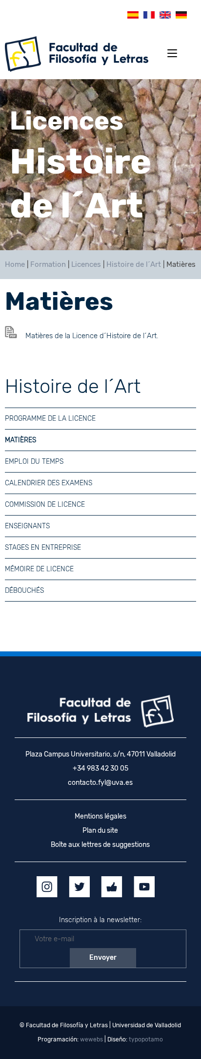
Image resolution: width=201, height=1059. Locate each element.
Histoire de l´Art (133, 264)
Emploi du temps (34, 461)
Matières (20, 440)
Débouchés (24, 590)
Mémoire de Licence (39, 569)
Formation (48, 264)
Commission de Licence (45, 504)
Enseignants (27, 526)
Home (15, 264)
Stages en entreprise (43, 547)
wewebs (91, 1039)
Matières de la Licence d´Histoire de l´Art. (92, 335)
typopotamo (146, 1039)
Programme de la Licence (50, 418)
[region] (100, 164)
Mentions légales (100, 816)
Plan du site (100, 830)
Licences (86, 264)
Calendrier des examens (48, 483)
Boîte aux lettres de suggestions (100, 845)
